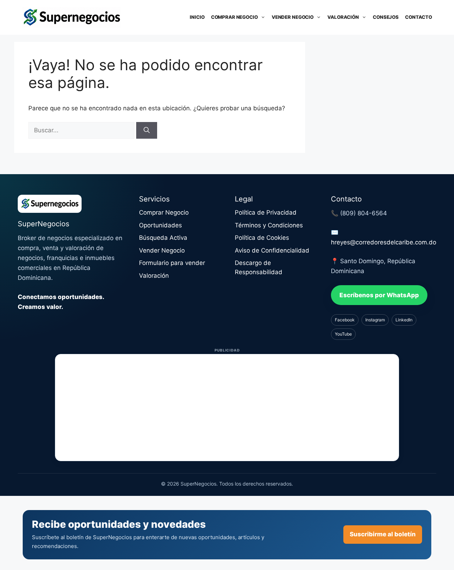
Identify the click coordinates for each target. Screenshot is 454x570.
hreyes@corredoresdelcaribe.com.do (383, 242)
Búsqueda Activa (163, 237)
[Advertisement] (227, 407)
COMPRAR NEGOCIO (234, 17)
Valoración (154, 275)
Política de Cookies (262, 237)
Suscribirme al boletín (383, 534)
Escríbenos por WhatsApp (379, 295)
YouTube (343, 334)
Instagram (375, 319)
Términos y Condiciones (269, 225)
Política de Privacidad (266, 212)
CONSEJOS (386, 17)
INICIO (197, 17)
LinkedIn (404, 319)
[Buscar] (146, 130)
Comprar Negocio (164, 212)
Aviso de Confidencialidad (272, 250)
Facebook (345, 319)
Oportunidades (160, 225)
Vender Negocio (162, 250)
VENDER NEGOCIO (293, 17)
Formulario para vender (172, 262)
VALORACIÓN (343, 17)
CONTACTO (418, 17)
